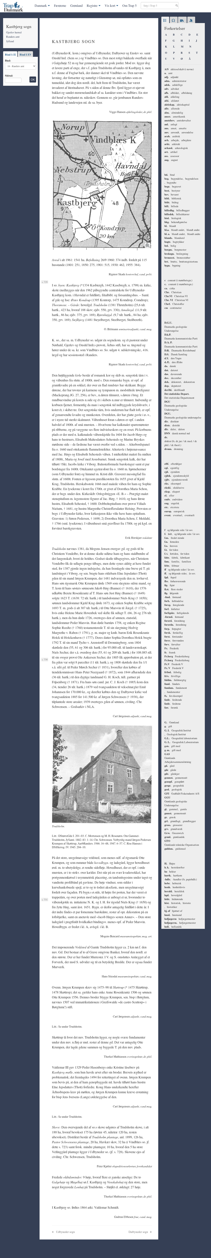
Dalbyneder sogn (139, 1232)
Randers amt (13, 36)
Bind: (8, 60)
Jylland (10, 41)
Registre (92, 5)
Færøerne (60, 5)
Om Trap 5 (129, 5)
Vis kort (110, 5)
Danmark (41, 5)
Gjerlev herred (13, 32)
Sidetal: (9, 75)
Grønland (76, 5)
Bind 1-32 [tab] (10, 54)
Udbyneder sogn (65, 1232)
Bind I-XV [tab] (25, 54)
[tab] (165, 20)
